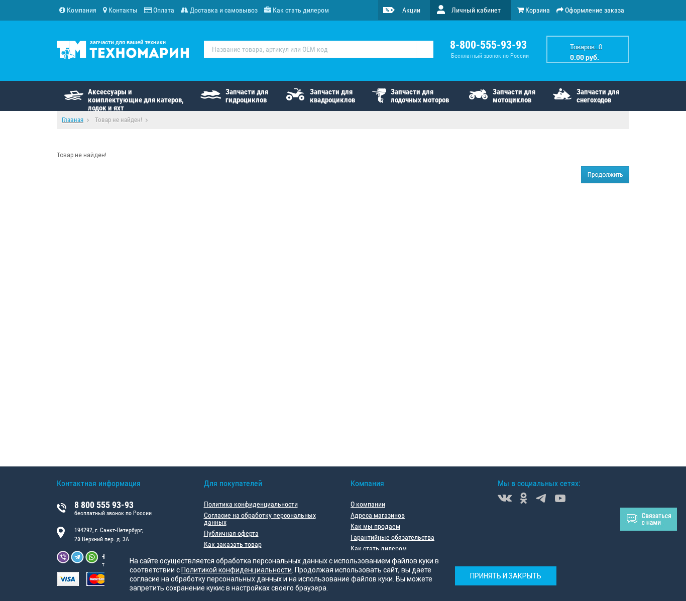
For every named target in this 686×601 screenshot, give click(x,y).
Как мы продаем (375, 526)
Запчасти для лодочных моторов (420, 95)
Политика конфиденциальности (251, 504)
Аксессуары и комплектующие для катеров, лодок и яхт (136, 99)
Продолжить (605, 174)
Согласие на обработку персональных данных (260, 519)
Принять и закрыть (505, 576)
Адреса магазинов (378, 515)
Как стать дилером (379, 548)
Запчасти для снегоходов (598, 95)
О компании (368, 504)
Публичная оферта (231, 533)
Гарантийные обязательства (392, 537)
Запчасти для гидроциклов (246, 95)
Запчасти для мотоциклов (514, 95)
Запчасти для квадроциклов (332, 95)
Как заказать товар (233, 544)
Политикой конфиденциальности (236, 570)
